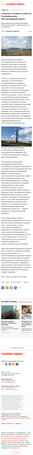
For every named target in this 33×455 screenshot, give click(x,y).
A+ (31, 31)
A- (28, 31)
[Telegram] (11, 287)
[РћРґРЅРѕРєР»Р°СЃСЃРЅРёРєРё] (7, 287)
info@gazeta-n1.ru (11, 382)
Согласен (16, 452)
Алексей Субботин (12, 31)
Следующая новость (18, 348)
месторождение (16, 282)
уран (7, 282)
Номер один (16, 4)
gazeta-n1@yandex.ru (12, 389)
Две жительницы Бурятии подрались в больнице (9, 323)
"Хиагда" (26, 282)
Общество (5, 10)
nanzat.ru (19, 423)
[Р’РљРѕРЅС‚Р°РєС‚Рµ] (2, 287)
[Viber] (15, 287)
